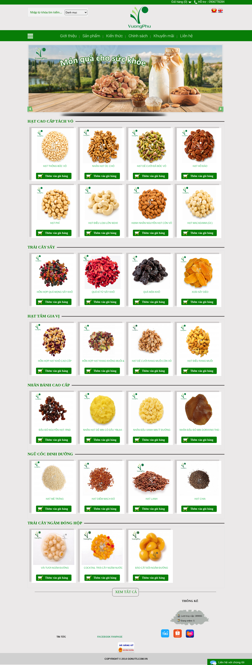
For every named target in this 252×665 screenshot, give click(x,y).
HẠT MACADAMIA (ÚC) (200, 223)
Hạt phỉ (54, 223)
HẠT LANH (152, 499)
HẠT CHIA (200, 499)
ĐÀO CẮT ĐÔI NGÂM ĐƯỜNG (151, 567)
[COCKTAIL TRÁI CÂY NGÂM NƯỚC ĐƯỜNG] (102, 564)
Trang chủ (30, 36)
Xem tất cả (126, 592)
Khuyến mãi (164, 35)
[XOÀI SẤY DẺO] (199, 288)
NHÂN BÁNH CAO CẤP (49, 385)
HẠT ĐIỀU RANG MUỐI (200, 361)
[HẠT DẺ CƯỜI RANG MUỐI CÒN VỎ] (150, 357)
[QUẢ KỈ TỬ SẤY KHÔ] (102, 288)
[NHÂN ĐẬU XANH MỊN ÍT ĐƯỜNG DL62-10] (150, 426)
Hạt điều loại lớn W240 (103, 223)
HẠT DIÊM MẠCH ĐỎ (103, 499)
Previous (31, 113)
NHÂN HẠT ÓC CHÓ (103, 166)
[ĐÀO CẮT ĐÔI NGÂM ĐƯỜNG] (150, 564)
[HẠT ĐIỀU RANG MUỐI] (199, 357)
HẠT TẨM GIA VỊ (44, 316)
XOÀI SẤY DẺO (200, 292)
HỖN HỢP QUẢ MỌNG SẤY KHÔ (55, 292)
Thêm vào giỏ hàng (56, 176)
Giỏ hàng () (179, 1)
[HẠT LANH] (150, 495)
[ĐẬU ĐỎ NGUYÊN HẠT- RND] (54, 426)
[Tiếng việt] (214, 10)
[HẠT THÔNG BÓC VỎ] (54, 162)
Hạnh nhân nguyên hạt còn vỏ (152, 223)
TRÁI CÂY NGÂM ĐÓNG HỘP (55, 523)
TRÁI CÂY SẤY (41, 247)
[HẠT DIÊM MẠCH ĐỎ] (102, 495)
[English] (220, 10)
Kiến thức (114, 35)
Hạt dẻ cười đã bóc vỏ (151, 166)
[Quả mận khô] (150, 288)
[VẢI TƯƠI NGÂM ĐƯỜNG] (54, 564)
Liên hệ (186, 35)
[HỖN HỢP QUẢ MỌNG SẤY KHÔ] (54, 288)
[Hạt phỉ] (54, 219)
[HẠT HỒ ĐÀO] (199, 162)
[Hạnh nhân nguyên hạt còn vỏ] (150, 219)
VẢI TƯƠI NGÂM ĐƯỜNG (55, 567)
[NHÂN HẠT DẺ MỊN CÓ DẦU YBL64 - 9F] (102, 426)
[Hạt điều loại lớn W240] (102, 219)
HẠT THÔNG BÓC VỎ (55, 166)
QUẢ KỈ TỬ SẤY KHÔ (103, 292)
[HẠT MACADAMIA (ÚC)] (199, 219)
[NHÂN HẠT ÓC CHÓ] (102, 162)
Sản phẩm (91, 35)
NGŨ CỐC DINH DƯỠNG (50, 454)
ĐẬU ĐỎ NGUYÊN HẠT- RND (55, 430)
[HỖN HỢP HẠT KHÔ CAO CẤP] (54, 357)
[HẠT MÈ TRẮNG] (54, 495)
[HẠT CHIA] (199, 495)
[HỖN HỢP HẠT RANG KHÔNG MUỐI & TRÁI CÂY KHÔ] (102, 357)
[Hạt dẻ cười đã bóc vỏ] (150, 162)
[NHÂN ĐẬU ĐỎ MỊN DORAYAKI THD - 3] (199, 426)
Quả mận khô (151, 292)
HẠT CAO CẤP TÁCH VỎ (50, 121)
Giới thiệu (68, 35)
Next (221, 113)
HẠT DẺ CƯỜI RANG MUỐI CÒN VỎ (151, 361)
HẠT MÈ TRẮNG (55, 499)
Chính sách (138, 35)
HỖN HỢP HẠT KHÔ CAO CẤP (54, 361)
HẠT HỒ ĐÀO (200, 166)
